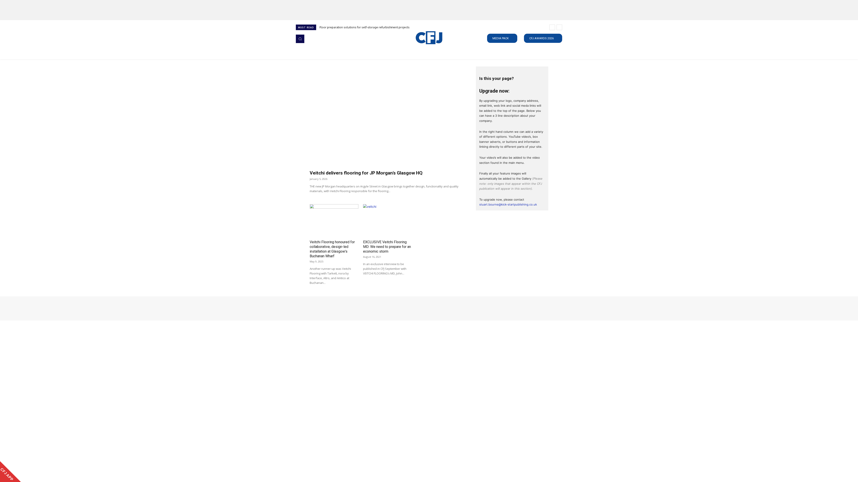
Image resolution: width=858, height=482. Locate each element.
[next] (559, 27)
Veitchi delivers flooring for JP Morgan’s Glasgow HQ (366, 173)
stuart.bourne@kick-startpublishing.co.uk (508, 204)
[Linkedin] (311, 308)
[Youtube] (324, 308)
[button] (300, 39)
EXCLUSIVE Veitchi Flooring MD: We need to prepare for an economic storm (387, 246)
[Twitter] (318, 308)
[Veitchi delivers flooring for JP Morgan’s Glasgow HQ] (387, 116)
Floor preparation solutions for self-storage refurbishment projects (365, 27)
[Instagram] (305, 308)
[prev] (552, 27)
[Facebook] (299, 308)
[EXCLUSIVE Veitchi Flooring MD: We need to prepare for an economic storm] (387, 221)
